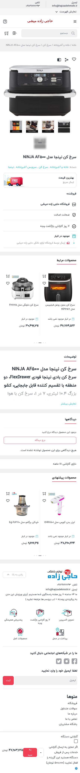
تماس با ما (71, 719)
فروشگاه (72, 703)
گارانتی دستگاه (69, 736)
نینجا (11, 167)
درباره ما (72, 714)
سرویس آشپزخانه (26, 167)
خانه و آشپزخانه (62, 45)
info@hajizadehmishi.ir (64, 6)
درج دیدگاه (40, 440)
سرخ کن (47, 45)
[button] (45, 342)
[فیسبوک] (74, 661)
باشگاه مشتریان (68, 724)
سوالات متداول (68, 708)
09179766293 (33, 6)
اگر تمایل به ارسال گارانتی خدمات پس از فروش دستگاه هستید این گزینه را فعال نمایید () (62, 755)
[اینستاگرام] (66, 661)
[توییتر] (59, 661)
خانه (74, 45)
